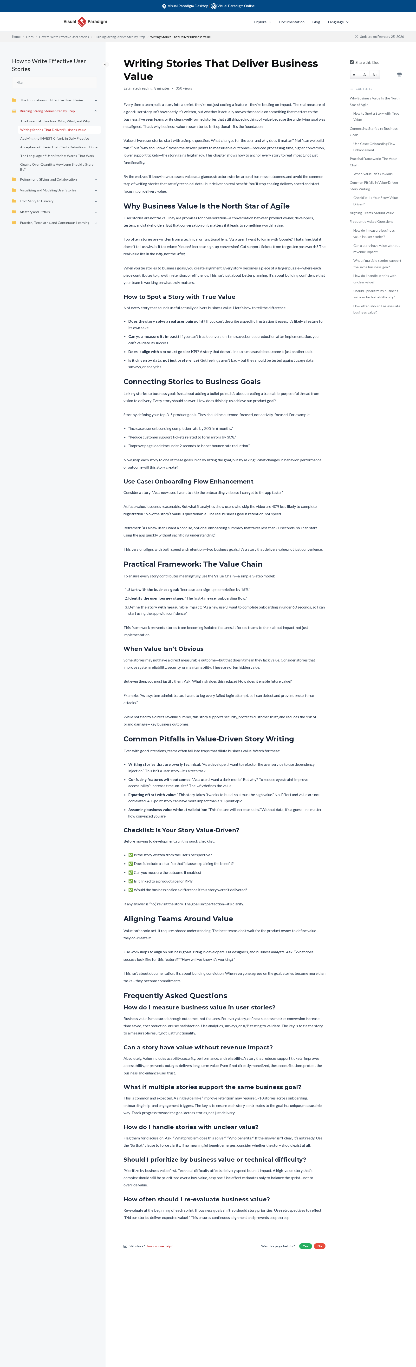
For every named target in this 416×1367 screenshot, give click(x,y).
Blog (316, 22)
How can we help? (159, 1246)
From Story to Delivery (36, 201)
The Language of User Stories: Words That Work (57, 156)
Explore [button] (260, 22)
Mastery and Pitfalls (35, 212)
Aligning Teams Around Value (372, 213)
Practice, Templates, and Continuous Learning (54, 223)
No (320, 1246)
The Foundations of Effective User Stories (52, 100)
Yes (305, 1246)
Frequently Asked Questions (371, 221)
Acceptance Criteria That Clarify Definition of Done (59, 147)
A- (355, 74)
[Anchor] (293, 206)
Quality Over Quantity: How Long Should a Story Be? (56, 166)
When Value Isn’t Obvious (373, 174)
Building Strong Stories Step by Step (47, 111)
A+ (374, 74)
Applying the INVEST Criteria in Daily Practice (54, 138)
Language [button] (336, 22)
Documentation (292, 22)
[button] (268, 22)
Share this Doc (367, 62)
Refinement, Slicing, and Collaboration (48, 179)
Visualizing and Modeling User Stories (48, 190)
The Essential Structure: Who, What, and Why (55, 121)
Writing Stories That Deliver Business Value (53, 130)
